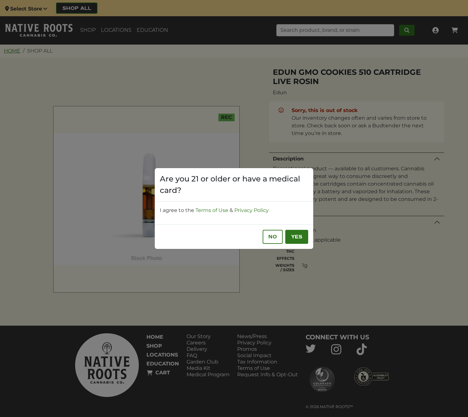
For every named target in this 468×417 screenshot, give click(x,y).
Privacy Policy (251, 210)
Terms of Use (211, 210)
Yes (296, 237)
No (272, 237)
